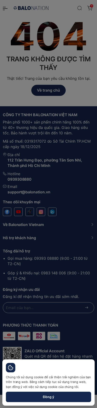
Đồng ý (48, 397)
